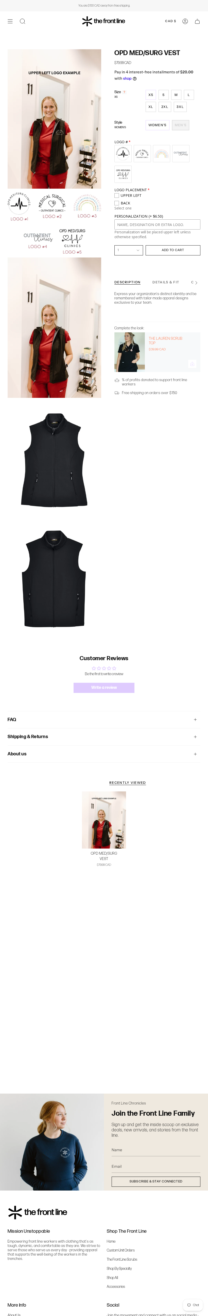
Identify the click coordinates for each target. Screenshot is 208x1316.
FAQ (12, 719)
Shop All (112, 1278)
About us (17, 754)
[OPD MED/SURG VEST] (104, 820)
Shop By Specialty (119, 1268)
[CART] (197, 21)
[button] (23, 21)
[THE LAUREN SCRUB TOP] (129, 352)
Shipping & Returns (28, 736)
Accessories (116, 1287)
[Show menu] (10, 21)
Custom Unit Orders (121, 1250)
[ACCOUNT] (185, 21)
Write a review (104, 687)
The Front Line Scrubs (122, 1259)
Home (111, 1241)
